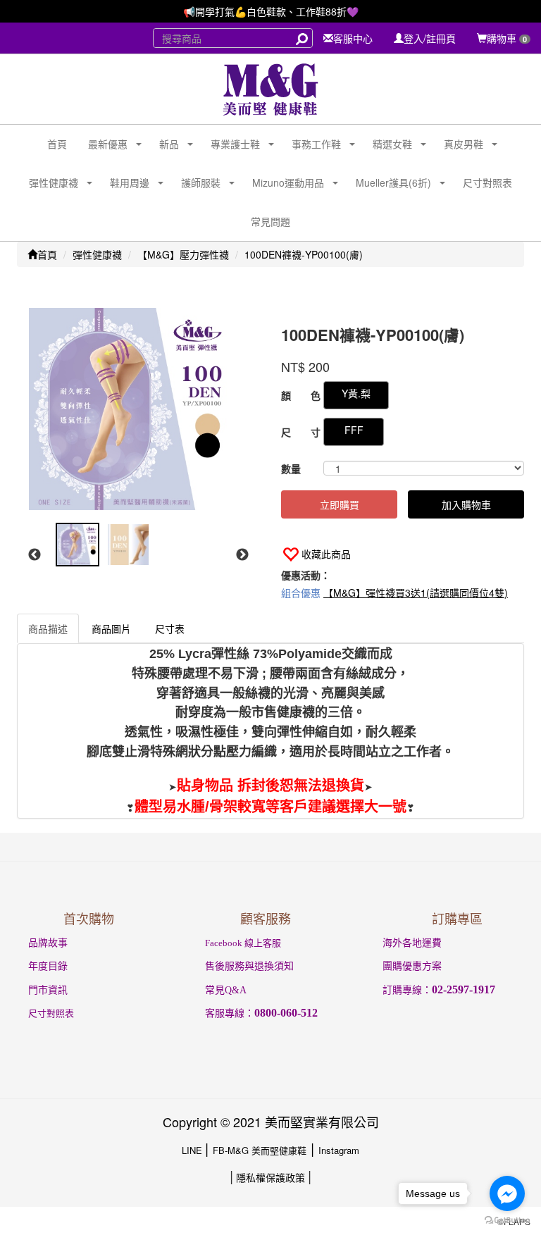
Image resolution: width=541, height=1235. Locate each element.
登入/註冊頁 (430, 38)
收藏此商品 (326, 554)
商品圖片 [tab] (111, 628)
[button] (102, 144)
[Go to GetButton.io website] (507, 1220)
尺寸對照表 (487, 182)
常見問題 (270, 221)
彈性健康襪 (97, 254)
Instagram (338, 1150)
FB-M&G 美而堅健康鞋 (259, 1150)
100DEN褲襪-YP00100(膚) (303, 254)
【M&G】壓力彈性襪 (183, 254)
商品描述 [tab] (48, 628)
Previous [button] (34, 555)
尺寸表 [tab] (170, 628)
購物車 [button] (507, 38)
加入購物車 (466, 504)
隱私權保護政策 (270, 1177)
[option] (137, 409)
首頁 (57, 144)
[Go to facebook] (507, 1193)
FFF (353, 430)
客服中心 (353, 38)
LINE (193, 1150)
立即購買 (339, 504)
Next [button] (242, 555)
